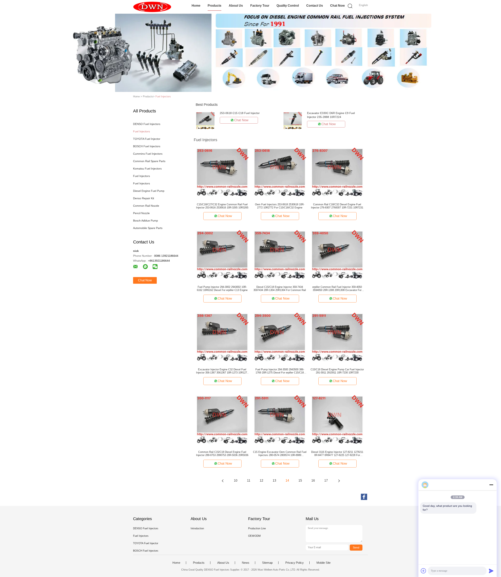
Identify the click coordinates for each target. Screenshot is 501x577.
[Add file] (423, 570)
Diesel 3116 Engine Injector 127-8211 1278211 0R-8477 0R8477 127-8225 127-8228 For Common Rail (337, 453)
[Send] (491, 570)
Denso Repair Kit (143, 198)
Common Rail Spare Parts (149, 161)
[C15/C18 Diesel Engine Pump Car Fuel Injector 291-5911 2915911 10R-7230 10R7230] (337, 337)
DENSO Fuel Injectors (146, 124)
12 (261, 480)
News (245, 562)
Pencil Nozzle (141, 213)
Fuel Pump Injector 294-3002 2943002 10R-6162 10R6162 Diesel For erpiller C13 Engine (222, 288)
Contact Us (314, 5)
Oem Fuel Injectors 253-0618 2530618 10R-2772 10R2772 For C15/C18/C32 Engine (279, 206)
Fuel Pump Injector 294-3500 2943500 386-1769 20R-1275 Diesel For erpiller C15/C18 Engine (279, 371)
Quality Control (288, 5)
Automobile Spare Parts (147, 228)
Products (214, 5)
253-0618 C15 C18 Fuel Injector (240, 113)
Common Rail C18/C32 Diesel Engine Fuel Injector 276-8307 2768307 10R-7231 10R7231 (337, 206)
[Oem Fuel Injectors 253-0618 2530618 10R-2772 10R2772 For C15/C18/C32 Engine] (279, 172)
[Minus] (491, 484)
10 (235, 480)
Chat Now (337, 5)
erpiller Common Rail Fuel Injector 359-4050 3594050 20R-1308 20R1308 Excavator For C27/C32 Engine (337, 288)
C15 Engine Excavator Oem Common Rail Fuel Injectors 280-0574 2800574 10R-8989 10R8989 (279, 453)
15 (300, 480)
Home (196, 5)
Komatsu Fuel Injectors (147, 168)
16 (313, 480)
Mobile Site (323, 562)
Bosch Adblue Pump (145, 220)
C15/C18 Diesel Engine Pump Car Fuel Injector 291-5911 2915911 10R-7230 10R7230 (337, 371)
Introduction (197, 528)
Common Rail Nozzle (146, 205)
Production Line (257, 528)
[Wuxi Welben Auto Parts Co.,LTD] (152, 7)
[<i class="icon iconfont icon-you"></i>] (339, 480)
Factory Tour (259, 5)
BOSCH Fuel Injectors (146, 146)
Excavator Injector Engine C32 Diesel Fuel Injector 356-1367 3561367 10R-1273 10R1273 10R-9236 (222, 371)
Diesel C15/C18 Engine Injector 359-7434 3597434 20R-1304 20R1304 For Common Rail (279, 288)
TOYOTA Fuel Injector (146, 138)
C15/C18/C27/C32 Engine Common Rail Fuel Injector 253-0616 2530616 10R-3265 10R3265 (222, 206)
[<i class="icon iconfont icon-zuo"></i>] (222, 480)
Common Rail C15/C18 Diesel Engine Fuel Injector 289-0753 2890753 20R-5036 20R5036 (222, 453)
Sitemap (267, 562)
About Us (236, 5)
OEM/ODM (254, 535)
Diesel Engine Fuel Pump (148, 190)
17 (326, 480)
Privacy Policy (294, 562)
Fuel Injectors (163, 96)
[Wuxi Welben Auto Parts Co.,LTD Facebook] (364, 497)
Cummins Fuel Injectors (147, 153)
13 (274, 480)
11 (248, 480)
